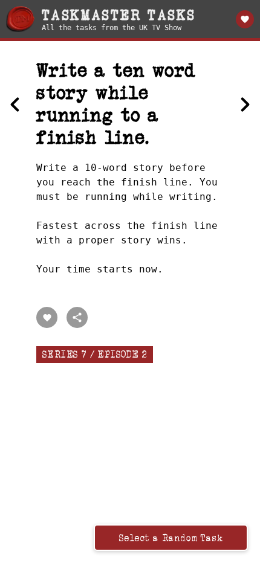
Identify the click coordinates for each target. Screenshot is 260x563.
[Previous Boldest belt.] (15, 104)
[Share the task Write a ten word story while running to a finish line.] (77, 317)
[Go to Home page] (20, 19)
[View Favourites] (245, 19)
